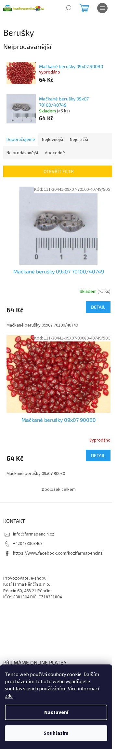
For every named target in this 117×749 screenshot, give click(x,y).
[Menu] (102, 8)
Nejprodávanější (22, 153)
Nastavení (56, 712)
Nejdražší (79, 139)
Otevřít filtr (59, 171)
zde (9, 695)
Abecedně (55, 153)
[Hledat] (68, 8)
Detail (98, 307)
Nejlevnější (52, 139)
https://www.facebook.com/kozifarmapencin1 (58, 553)
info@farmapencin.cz (33, 534)
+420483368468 (28, 543)
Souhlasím (56, 733)
